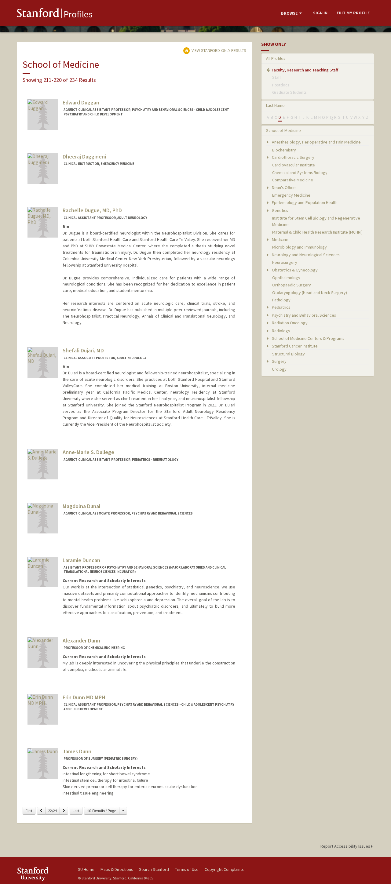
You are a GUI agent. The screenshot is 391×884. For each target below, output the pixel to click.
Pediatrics (280, 307)
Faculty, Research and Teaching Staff (305, 70)
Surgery (279, 361)
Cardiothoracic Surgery (292, 157)
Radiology (280, 330)
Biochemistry (284, 150)
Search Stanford (154, 869)
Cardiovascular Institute (293, 165)
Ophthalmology (286, 277)
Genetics (279, 210)
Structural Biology (288, 354)
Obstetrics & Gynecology (294, 270)
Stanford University (43, 873)
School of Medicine (283, 130)
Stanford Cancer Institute (294, 346)
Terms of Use (187, 869)
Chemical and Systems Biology (299, 172)
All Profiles (275, 58)
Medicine (279, 239)
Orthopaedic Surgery (291, 285)
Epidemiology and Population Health (304, 202)
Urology (279, 369)
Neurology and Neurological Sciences (305, 254)
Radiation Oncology (289, 323)
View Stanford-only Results (218, 50)
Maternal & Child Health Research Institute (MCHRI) (317, 232)
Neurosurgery (284, 262)
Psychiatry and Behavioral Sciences (303, 315)
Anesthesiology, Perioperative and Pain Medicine (316, 142)
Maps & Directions (116, 869)
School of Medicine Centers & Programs (307, 338)
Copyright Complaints (224, 869)
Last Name (275, 105)
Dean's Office (283, 187)
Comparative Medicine (292, 180)
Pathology (281, 300)
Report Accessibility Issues (345, 846)
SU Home (86, 869)
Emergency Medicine (291, 195)
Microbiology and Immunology (299, 247)
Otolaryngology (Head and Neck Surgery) (309, 292)
